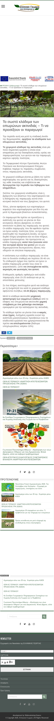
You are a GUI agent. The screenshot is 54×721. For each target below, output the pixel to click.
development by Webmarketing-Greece (27, 715)
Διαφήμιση (4, 683)
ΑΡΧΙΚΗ (5, 86)
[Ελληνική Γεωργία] (27, 7)
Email (3, 651)
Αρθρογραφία (14, 86)
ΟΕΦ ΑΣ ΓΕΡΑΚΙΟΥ (11, 387)
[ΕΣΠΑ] (27, 79)
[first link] (3, 7)
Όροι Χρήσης (5, 690)
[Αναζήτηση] (44, 616)
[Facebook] (20, 472)
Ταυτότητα (4, 679)
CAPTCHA (5, 655)
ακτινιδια (11, 338)
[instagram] (34, 472)
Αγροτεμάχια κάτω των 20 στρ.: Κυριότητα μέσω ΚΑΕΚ (26, 378)
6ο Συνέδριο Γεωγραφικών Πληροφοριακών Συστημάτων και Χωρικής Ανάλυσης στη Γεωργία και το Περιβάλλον (27, 418)
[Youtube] (29, 472)
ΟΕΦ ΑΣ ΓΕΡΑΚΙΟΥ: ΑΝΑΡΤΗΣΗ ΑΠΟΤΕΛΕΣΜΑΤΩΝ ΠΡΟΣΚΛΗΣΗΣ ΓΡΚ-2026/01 (25, 382)
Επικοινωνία (5, 687)
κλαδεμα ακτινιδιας (25, 338)
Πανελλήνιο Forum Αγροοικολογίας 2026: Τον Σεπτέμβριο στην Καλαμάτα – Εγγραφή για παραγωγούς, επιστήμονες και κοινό (32, 486)
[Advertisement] (27, 45)
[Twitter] (25, 472)
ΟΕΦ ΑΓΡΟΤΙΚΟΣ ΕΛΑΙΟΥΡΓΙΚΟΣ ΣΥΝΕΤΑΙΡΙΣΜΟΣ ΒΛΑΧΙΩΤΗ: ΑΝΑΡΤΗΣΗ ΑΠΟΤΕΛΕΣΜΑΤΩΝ (25, 458)
